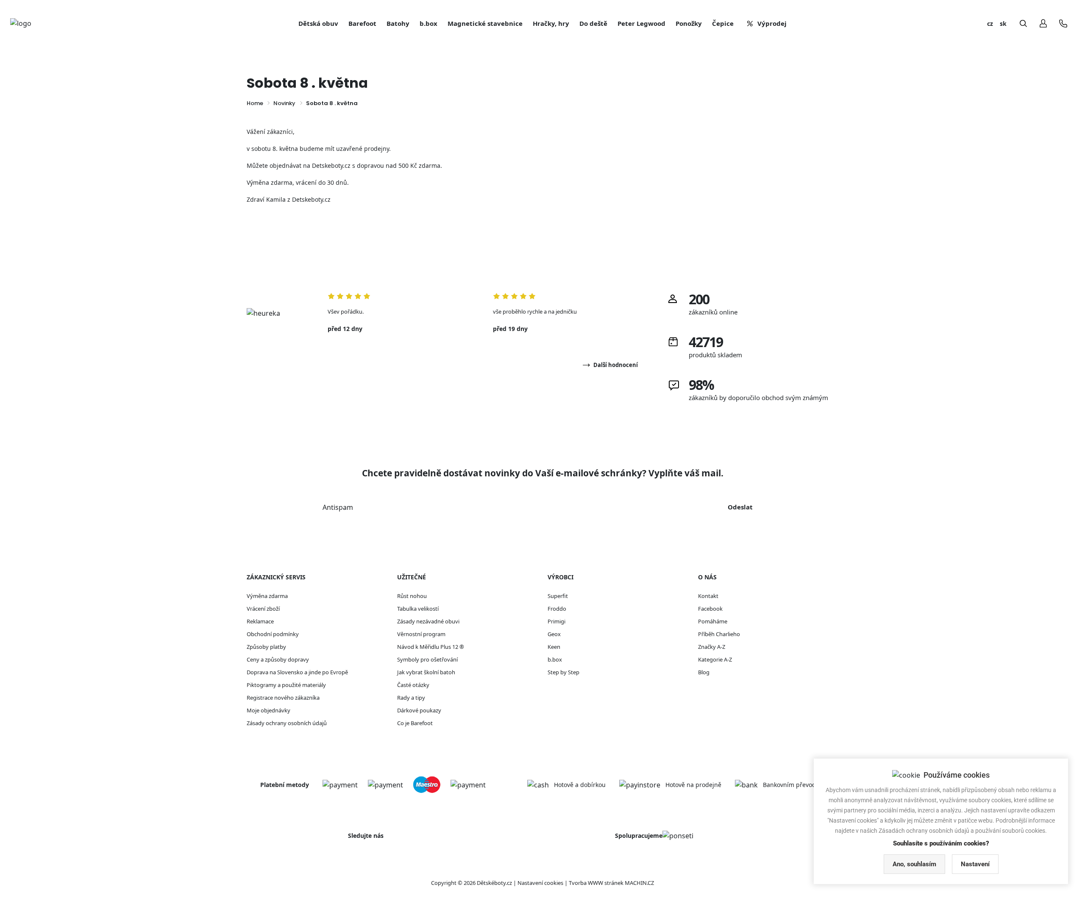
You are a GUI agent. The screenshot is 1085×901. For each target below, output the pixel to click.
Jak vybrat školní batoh (426, 672)
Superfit (558, 596)
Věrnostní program (421, 634)
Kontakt (708, 596)
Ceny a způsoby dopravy (278, 659)
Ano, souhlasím (914, 864)
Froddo (557, 608)
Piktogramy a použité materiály (286, 685)
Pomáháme (712, 621)
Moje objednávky (268, 710)
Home (255, 103)
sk (1003, 23)
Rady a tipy (411, 697)
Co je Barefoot (415, 723)
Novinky (284, 103)
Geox (554, 634)
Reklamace (260, 621)
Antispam (338, 507)
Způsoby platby (266, 647)
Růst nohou (412, 596)
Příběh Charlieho (719, 634)
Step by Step (563, 672)
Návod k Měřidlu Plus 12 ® (430, 647)
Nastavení (975, 864)
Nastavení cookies (540, 883)
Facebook (710, 608)
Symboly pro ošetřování (427, 659)
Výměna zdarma (267, 596)
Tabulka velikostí (418, 608)
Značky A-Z (711, 647)
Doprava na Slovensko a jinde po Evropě (297, 672)
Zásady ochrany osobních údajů (287, 723)
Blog (703, 672)
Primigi (556, 621)
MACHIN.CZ (639, 883)
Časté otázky (413, 685)
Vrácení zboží (263, 608)
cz (990, 23)
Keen (554, 647)
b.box (555, 659)
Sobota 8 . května (332, 103)
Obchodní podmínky (273, 634)
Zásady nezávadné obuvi (428, 621)
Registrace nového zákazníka (283, 697)
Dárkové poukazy (419, 710)
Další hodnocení (615, 365)
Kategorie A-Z (715, 659)
